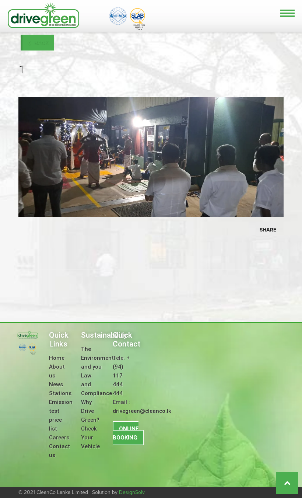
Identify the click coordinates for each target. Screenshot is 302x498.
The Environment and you (97, 358)
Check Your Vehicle (90, 437)
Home (56, 358)
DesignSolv (132, 492)
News (56, 384)
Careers (59, 437)
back (41, 43)
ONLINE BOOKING (125, 433)
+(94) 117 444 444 (121, 376)
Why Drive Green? (90, 411)
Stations (60, 393)
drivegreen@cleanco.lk (142, 411)
